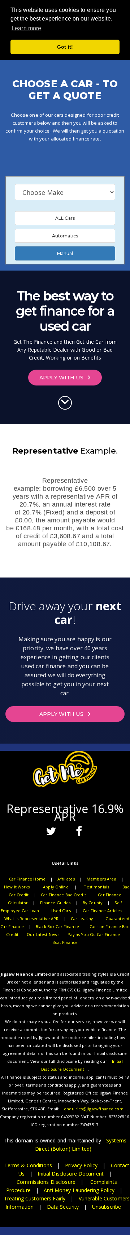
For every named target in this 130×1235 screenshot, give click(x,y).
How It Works (17, 887)
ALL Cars (65, 218)
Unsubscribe (106, 1206)
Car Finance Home (27, 879)
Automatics (65, 235)
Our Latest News (43, 934)
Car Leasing (82, 918)
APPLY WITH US (62, 377)
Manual (65, 253)
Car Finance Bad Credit (63, 894)
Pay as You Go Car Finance (94, 934)
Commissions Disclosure (46, 1181)
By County (93, 902)
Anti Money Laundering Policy (79, 1190)
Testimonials (96, 887)
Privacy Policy (81, 1165)
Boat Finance (65, 942)
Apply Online (56, 887)
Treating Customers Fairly (34, 1198)
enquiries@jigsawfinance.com (94, 1108)
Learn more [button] (26, 28)
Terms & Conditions (28, 1165)
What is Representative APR (31, 918)
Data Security (63, 1206)
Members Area (101, 879)
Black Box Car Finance (57, 926)
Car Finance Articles (102, 910)
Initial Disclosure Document (71, 1173)
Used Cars (61, 910)
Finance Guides (55, 902)
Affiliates (65, 879)
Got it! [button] (65, 47)
